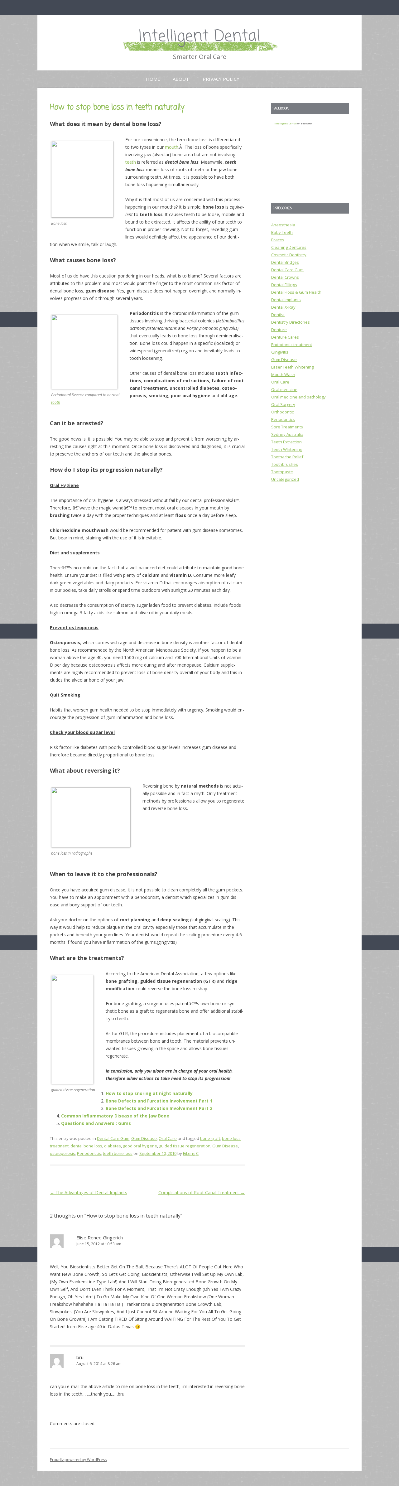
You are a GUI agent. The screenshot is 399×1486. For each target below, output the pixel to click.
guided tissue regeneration (184, 1146)
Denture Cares (285, 337)
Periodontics (283, 419)
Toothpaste (282, 472)
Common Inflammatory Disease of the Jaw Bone (115, 1116)
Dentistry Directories (290, 322)
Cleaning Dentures (288, 247)
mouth (171, 147)
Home (153, 79)
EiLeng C (191, 1153)
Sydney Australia (287, 434)
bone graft (210, 1138)
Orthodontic (282, 412)
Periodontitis (89, 1153)
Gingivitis (279, 352)
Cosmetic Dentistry (288, 255)
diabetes (112, 1146)
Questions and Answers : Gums (96, 1123)
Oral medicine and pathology (298, 397)
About (181, 79)
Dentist (278, 314)
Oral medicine (284, 389)
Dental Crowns (285, 277)
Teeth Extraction (286, 442)
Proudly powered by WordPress (78, 1459)
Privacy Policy (221, 79)
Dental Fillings (284, 284)
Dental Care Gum (113, 1138)
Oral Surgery (283, 404)
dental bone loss (86, 1146)
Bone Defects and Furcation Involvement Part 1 (159, 1101)
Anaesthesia (283, 225)
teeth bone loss (117, 1153)
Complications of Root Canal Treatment (201, 1192)
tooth (55, 402)
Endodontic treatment (291, 344)
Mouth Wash (283, 374)
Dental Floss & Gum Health (296, 292)
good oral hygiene (140, 1146)
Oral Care (168, 1138)
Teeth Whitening (286, 449)
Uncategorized (285, 479)
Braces (277, 240)
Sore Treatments (287, 427)
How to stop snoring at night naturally (149, 1093)
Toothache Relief (287, 457)
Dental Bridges (285, 262)
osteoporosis (62, 1153)
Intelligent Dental (199, 36)
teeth (130, 162)
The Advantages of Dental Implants (88, 1192)
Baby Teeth (282, 232)
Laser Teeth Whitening (292, 367)
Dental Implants (286, 299)
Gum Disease (144, 1138)
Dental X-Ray (283, 307)
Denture (279, 329)
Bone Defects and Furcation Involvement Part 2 (159, 1108)
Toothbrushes (284, 464)
